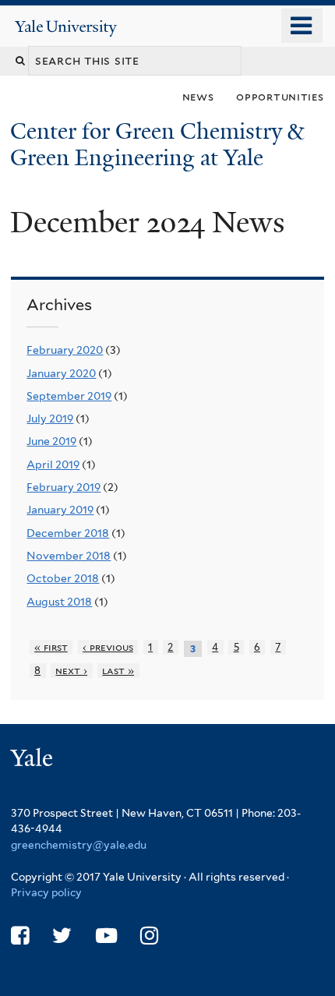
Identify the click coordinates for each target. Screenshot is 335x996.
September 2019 (68, 396)
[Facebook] (20, 935)
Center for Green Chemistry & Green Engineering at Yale (157, 144)
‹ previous (108, 647)
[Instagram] (149, 935)
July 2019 (49, 418)
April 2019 (52, 464)
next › (71, 670)
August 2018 (59, 601)
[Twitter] (62, 935)
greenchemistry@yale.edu (78, 845)
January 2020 (61, 373)
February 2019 (63, 487)
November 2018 (68, 555)
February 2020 (64, 350)
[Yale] (33, 760)
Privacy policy (46, 892)
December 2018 (67, 533)
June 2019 (51, 441)
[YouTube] (106, 935)
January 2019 (59, 509)
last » (118, 670)
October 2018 (62, 578)
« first (51, 647)
